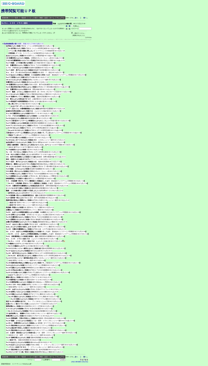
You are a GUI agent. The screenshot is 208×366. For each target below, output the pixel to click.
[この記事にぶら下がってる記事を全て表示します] (5, 47)
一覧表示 (23, 18)
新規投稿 (5, 18)
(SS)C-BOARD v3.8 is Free (79, 362)
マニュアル (60, 18)
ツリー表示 (14, 18)
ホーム (52, 18)
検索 (41, 18)
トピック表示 (33, 18)
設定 (46, 18)
